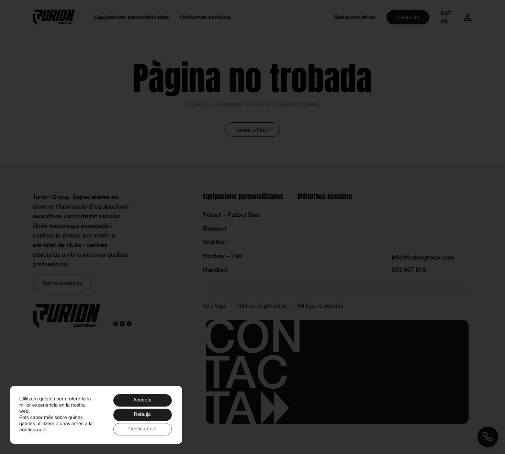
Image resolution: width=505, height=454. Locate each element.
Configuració (142, 429)
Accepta (142, 400)
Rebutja (142, 414)
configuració (32, 430)
